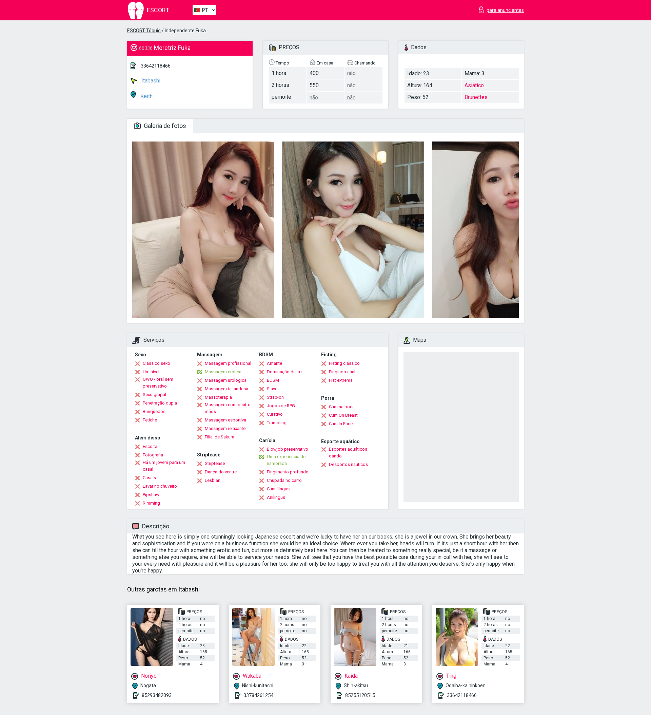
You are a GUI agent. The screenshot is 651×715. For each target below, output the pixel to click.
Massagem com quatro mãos (228, 408)
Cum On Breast (343, 415)
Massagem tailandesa (226, 388)
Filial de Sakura (219, 436)
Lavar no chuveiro (160, 486)
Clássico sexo (156, 363)
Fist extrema (341, 380)
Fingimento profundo (288, 471)
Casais (149, 477)
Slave (272, 388)
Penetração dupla (160, 403)
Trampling (277, 422)
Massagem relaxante (225, 428)
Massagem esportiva (225, 419)
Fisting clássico (344, 363)
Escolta (150, 446)
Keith (146, 96)
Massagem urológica (225, 380)
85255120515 (360, 695)
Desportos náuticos (348, 464)
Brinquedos (154, 411)
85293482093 (157, 695)
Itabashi (150, 80)
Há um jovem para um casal (164, 466)
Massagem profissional (228, 363)
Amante (274, 363)
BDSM (273, 380)
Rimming (151, 503)
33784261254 (258, 695)
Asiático (474, 85)
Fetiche (150, 419)
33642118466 (156, 66)
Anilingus (276, 497)
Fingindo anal (342, 371)
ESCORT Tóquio (144, 30)
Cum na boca (342, 406)
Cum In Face (341, 423)
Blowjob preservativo (287, 449)
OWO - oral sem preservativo (158, 383)
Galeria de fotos (164, 125)
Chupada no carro (284, 480)
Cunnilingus (278, 488)
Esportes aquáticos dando (348, 452)
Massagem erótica (223, 371)
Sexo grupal (154, 394)
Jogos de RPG (281, 405)
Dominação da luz (284, 371)
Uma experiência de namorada (286, 460)
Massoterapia (218, 397)
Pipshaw (151, 494)
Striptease (215, 463)
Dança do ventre (221, 471)
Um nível (151, 371)
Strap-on (275, 397)
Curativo (275, 414)
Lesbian (212, 480)
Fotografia (153, 454)
